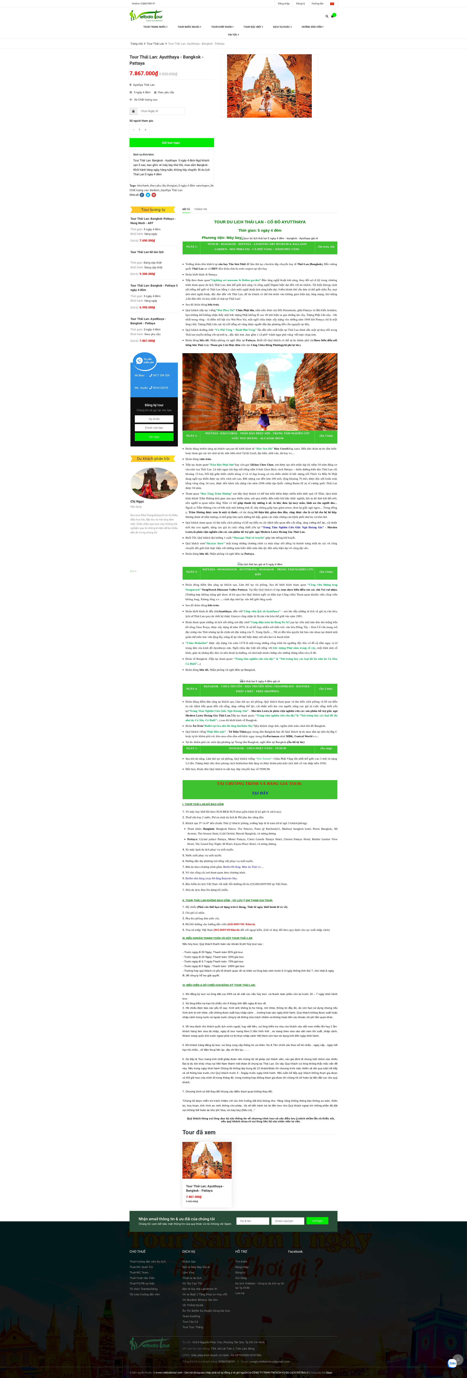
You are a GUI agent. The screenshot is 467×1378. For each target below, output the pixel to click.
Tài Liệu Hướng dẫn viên (145, 1294)
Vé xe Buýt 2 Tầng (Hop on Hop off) (204, 1294)
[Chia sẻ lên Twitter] (148, 194)
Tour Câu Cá (190, 1321)
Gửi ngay (154, 436)
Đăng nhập (284, 3)
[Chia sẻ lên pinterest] (154, 194)
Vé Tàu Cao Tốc (192, 1283)
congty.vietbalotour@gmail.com (270, 1361)
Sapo (329, 1372)
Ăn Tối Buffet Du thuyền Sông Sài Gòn (206, 1310)
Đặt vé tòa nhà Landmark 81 (200, 1289)
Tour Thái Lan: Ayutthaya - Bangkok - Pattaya (205, 1188)
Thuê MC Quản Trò (141, 1267)
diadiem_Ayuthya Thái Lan (166, 190)
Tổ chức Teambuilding (143, 1289)
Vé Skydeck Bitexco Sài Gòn (200, 1299)
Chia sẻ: (134, 194)
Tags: (133, 185)
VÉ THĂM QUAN (192, 1305)
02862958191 (148, 3)
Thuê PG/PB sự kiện (142, 1283)
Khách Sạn (189, 1261)
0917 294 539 (161, 375)
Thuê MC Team (139, 1272)
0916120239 (160, 387)
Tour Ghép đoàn (221, 27)
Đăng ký (300, 3)
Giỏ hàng (240, 1278)
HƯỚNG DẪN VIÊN (312, 27)
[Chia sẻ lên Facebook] (142, 194)
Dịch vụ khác (281, 27)
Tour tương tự (153, 209)
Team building (191, 1316)
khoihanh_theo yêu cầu (151, 185)
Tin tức (233, 34)
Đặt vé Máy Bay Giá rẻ (196, 1267)
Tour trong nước (154, 27)
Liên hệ (239, 1293)
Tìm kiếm (241, 1261)
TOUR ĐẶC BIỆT (253, 27)
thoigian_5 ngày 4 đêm (181, 185)
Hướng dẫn (317, 3)
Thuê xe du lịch (191, 1278)
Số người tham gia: (142, 120)
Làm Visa (188, 1272)
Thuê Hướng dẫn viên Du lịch (148, 1261)
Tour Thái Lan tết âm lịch (147, 252)
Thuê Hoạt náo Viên (142, 1278)
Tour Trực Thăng (192, 1327)
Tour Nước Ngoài (189, 27)
